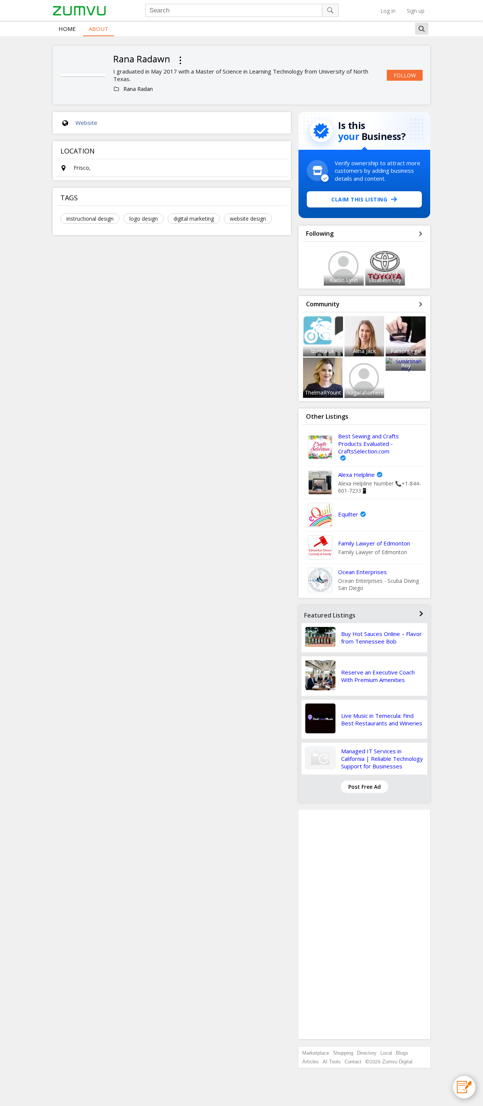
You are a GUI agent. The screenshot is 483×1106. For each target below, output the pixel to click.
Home (67, 28)
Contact (353, 1061)
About (98, 28)
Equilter (348, 514)
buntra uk (322, 351)
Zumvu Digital (397, 1061)
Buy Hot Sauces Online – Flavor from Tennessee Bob (381, 637)
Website (86, 122)
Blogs (402, 1053)
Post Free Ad (364, 786)
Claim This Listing (359, 199)
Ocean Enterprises (362, 572)
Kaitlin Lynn (344, 280)
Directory (367, 1053)
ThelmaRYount (323, 392)
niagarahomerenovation (375, 392)
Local (386, 1053)
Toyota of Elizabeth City (385, 276)
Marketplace (315, 1053)
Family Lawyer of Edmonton (374, 543)
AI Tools (332, 1061)
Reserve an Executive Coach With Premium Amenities (378, 676)
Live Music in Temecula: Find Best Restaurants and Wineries (381, 719)
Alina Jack (364, 351)
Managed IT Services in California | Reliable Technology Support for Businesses (382, 758)
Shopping (343, 1053)
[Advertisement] (364, 924)
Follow (405, 75)
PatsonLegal (406, 351)
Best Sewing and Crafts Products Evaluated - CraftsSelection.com (368, 443)
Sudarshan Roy (405, 362)
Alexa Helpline (356, 474)
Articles (310, 1061)
